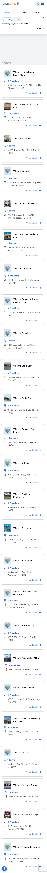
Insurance (37, 12)
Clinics (8, 12)
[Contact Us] (37, 3)
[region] (23, 49)
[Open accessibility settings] (4, 868)
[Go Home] (10, 4)
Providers (23, 12)
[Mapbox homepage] (6, 63)
